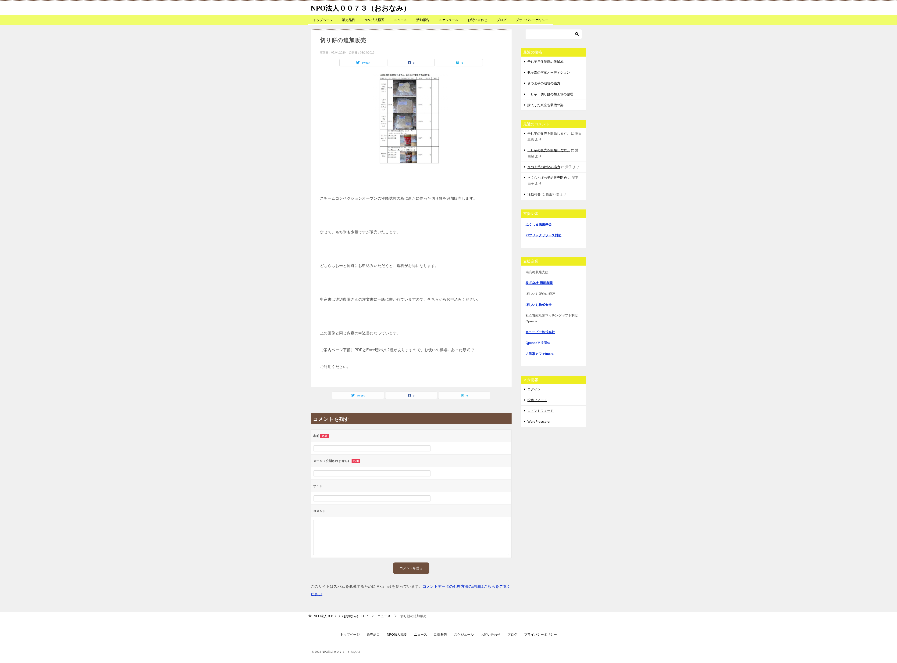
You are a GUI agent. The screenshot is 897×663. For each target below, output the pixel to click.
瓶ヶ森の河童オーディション (548, 72)
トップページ (323, 20)
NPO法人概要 (374, 20)
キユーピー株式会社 (540, 332)
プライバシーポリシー (532, 20)
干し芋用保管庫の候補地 (545, 62)
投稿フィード (537, 400)
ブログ (501, 20)
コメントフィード (540, 411)
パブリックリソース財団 (544, 235)
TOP (341, 616)
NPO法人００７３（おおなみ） (360, 8)
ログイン (534, 389)
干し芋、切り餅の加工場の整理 (550, 94)
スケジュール (448, 20)
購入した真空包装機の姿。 (547, 105)
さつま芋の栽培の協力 (543, 83)
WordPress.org (538, 421)
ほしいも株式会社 (539, 304)
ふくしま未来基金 (539, 224)
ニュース (400, 20)
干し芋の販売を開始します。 (548, 133)
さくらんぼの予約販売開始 (547, 178)
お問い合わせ (477, 20)
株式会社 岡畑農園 (539, 283)
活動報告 (422, 20)
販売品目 (348, 20)
